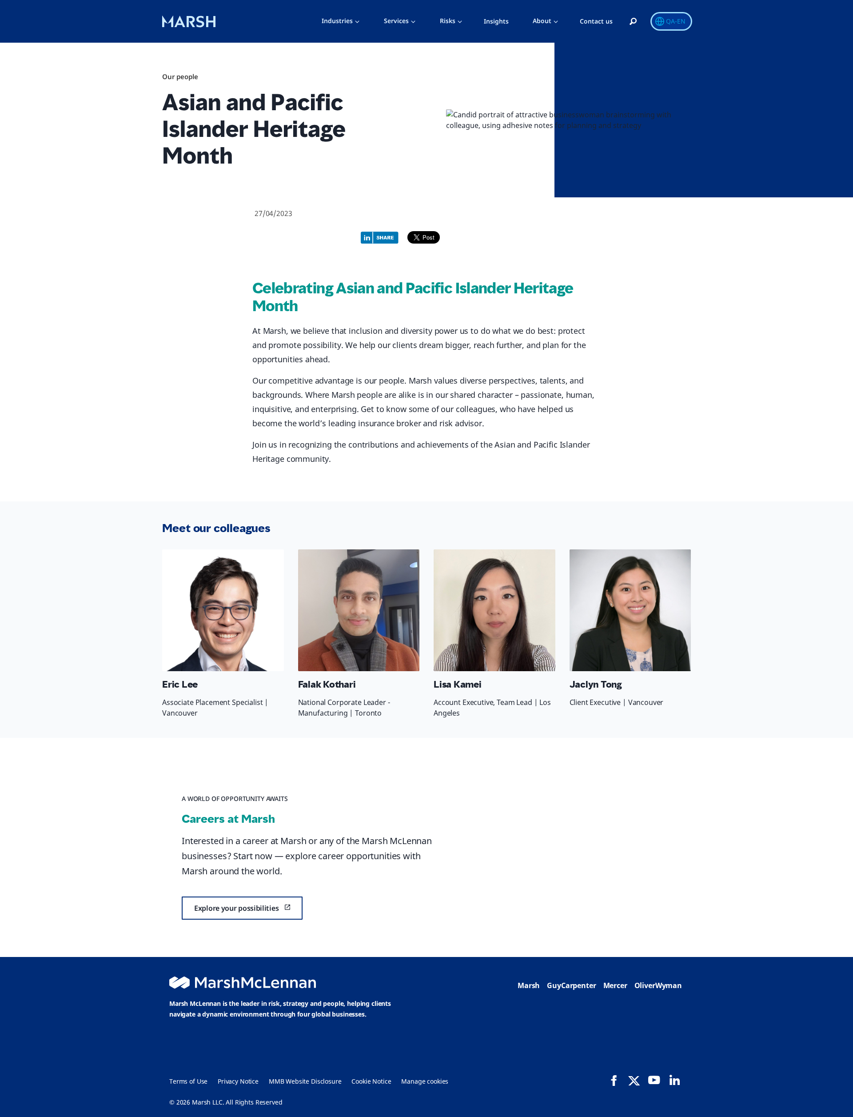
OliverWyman (658, 985)
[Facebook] (614, 1080)
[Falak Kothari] (359, 610)
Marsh (529, 985)
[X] (634, 1080)
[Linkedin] (674, 1080)
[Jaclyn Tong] (630, 610)
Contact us (596, 21)
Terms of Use (188, 1081)
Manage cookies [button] (424, 1081)
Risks (447, 20)
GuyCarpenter (571, 985)
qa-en (676, 21)
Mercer (615, 985)
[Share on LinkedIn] (381, 236)
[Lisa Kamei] (494, 610)
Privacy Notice (238, 1081)
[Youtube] (654, 1080)
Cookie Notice (371, 1081)
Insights (496, 21)
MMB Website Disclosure (305, 1081)
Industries (337, 20)
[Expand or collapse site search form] (633, 22)
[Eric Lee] (223, 610)
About (542, 20)
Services (396, 20)
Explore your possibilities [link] (236, 908)
